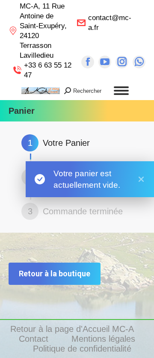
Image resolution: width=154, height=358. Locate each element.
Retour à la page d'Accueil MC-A (73, 329)
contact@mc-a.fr (109, 23)
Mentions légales (104, 338)
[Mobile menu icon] (121, 90)
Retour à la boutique (54, 273)
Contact (35, 338)
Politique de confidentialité (82, 348)
